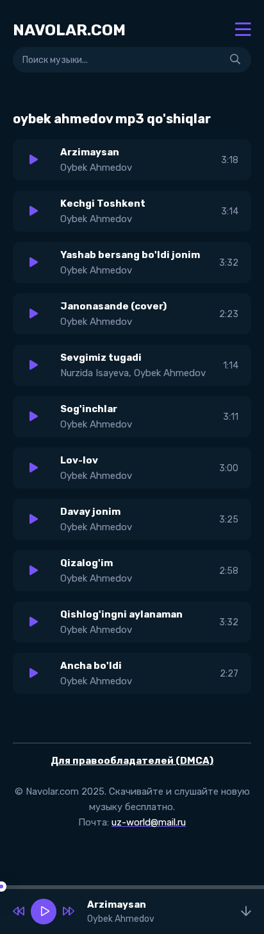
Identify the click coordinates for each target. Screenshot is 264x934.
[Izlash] (235, 60)
